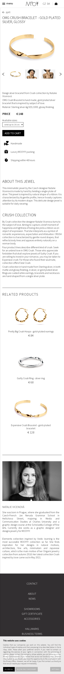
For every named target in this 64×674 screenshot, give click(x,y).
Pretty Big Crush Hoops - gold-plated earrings (31, 331)
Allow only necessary (26, 669)
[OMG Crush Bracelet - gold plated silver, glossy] (32, 46)
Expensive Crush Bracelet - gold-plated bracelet (31, 427)
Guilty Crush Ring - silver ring (31, 378)
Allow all (9, 669)
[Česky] (44, 4)
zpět (8, 12)
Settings (55, 669)
